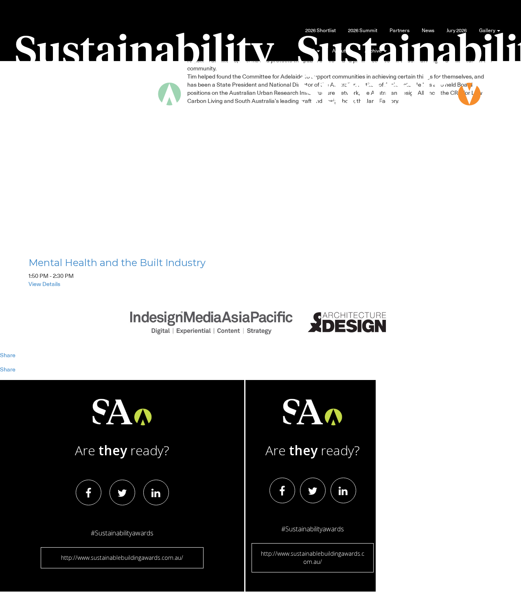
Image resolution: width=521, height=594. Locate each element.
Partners (399, 30)
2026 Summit (362, 30)
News (428, 30)
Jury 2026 (457, 30)
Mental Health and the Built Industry (117, 263)
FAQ (310, 50)
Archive (374, 50)
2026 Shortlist (320, 30)
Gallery (487, 30)
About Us (342, 50)
